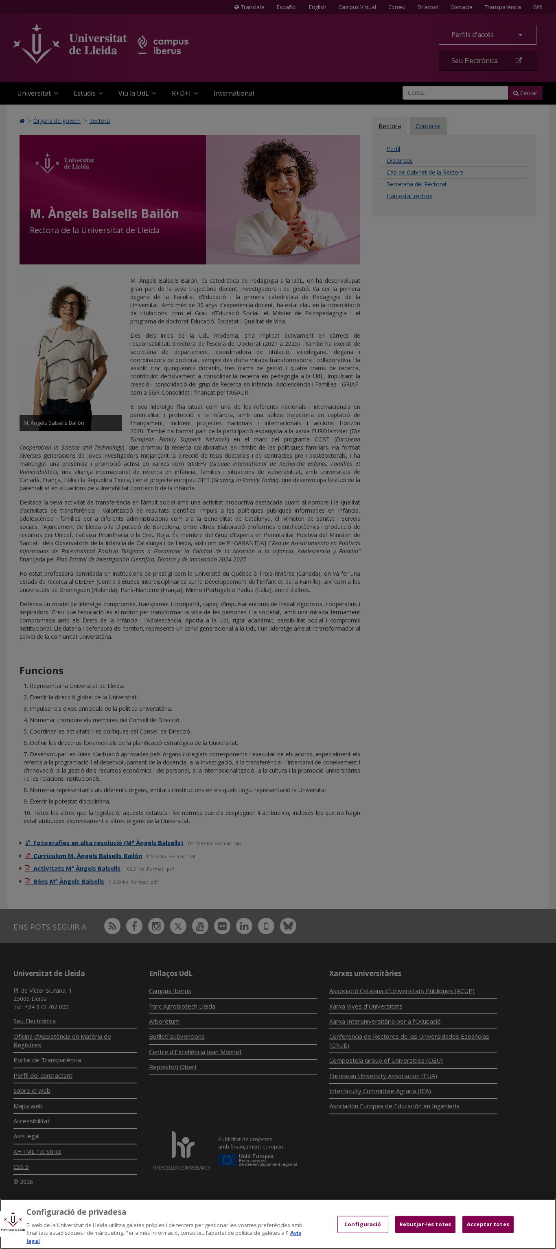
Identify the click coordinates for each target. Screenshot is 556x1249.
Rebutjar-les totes (425, 1224)
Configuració (362, 1224)
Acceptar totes (488, 1224)
